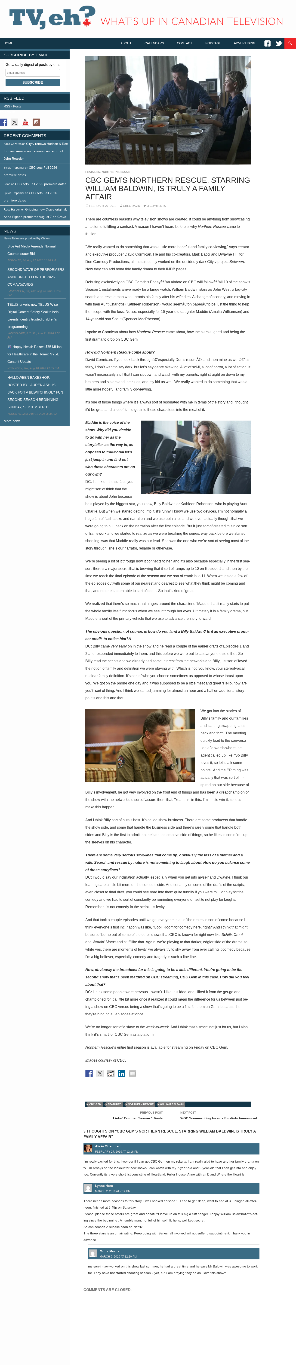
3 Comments (156, 206)
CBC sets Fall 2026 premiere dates (40, 184)
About (126, 43)
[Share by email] (132, 1073)
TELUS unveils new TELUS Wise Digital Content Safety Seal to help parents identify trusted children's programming (33, 315)
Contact (184, 43)
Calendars (154, 43)
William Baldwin (172, 1104)
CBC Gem (95, 1104)
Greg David (131, 206)
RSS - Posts (12, 106)
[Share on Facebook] (89, 1073)
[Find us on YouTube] (25, 122)
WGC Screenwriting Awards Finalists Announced (218, 1115)
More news (12, 421)
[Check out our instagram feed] (36, 122)
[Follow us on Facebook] (3, 122)
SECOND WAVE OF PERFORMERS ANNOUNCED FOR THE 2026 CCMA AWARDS (36, 277)
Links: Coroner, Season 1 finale (138, 1115)
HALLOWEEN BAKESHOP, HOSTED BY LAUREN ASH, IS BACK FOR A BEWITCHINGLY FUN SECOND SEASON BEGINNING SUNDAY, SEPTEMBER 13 (35, 392)
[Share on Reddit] (110, 1073)
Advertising (245, 43)
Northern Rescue (116, 172)
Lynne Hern (104, 1186)
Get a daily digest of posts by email (34, 65)
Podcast (213, 43)
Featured (92, 172)
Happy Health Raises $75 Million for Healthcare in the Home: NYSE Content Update (34, 354)
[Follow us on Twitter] (14, 122)
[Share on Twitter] (100, 1073)
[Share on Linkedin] (121, 1073)
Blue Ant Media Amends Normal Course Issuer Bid (31, 250)
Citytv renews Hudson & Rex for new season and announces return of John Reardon (36, 151)
